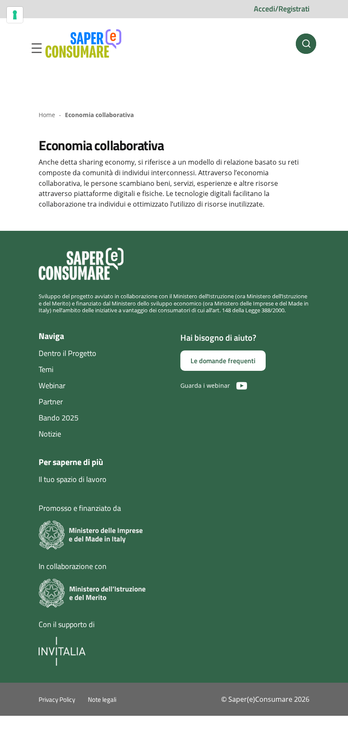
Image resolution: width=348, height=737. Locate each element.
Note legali (102, 699)
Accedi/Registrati (281, 8)
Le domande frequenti (223, 361)
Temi (46, 369)
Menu (36, 48)
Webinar (52, 385)
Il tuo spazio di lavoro (73, 479)
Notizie (50, 434)
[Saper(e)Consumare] (83, 43)
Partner (51, 401)
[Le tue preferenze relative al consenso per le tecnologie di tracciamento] (15, 15)
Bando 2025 (59, 417)
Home (47, 115)
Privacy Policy (57, 699)
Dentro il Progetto (67, 353)
